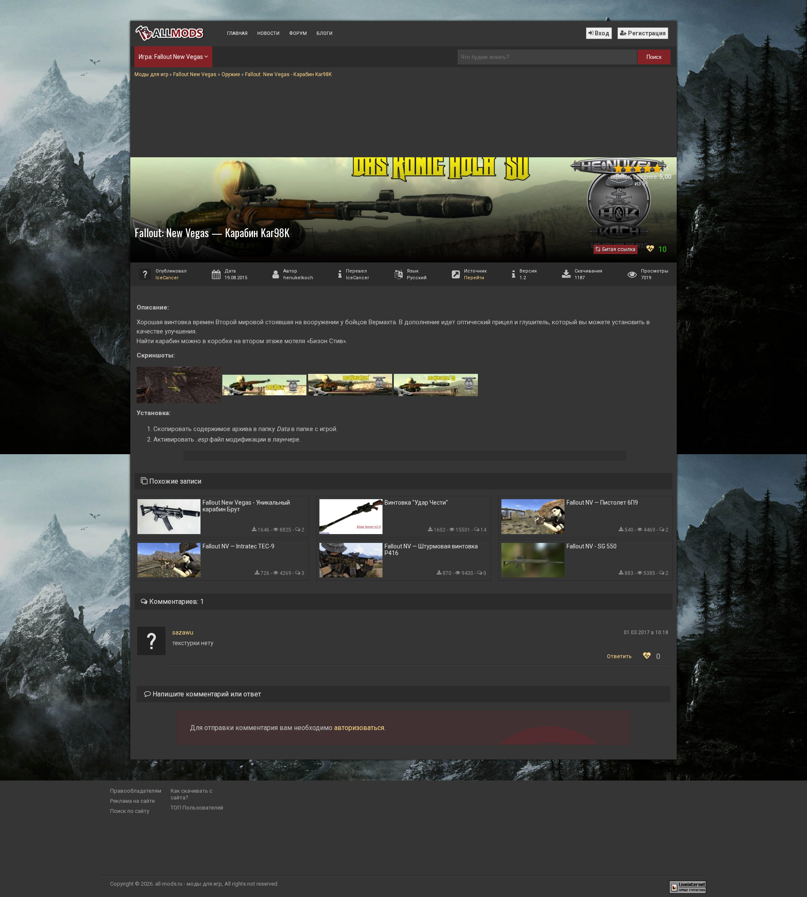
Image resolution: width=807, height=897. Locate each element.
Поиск (654, 57)
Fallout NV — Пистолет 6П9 (602, 502)
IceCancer (167, 277)
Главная (237, 33)
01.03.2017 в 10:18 (646, 632)
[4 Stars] (647, 168)
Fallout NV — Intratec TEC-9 (238, 546)
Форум (298, 33)
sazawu (182, 632)
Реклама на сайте (132, 801)
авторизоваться (359, 728)
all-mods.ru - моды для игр (188, 884)
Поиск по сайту (129, 811)
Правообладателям (135, 791)
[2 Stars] (628, 168)
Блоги (324, 33)
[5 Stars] (657, 168)
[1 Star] (618, 168)
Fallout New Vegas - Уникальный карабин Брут (246, 506)
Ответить (619, 656)
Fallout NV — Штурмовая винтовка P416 (431, 549)
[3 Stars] (638, 168)
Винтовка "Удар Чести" (416, 502)
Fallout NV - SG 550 (592, 546)
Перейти (474, 277)
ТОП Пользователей (197, 807)
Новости (268, 33)
